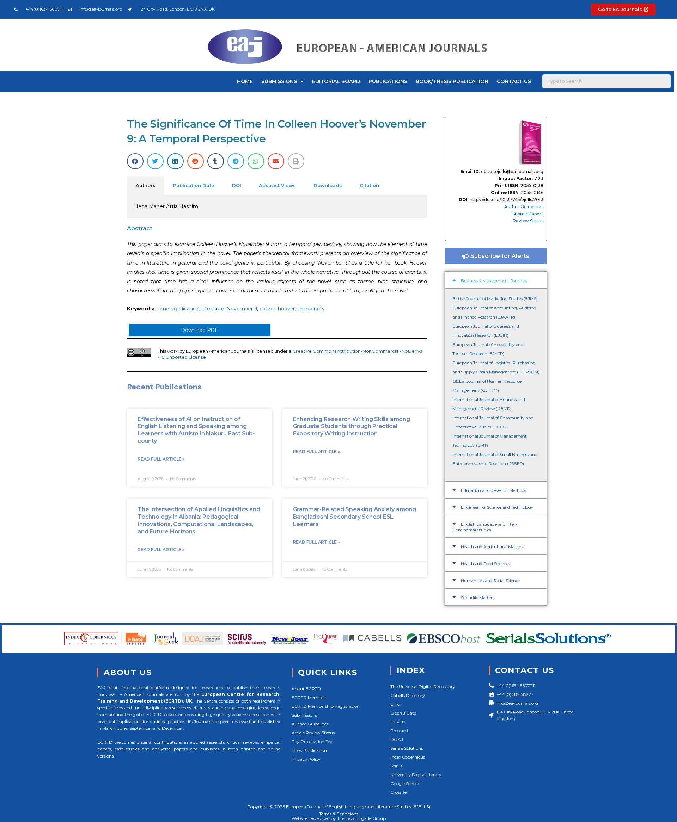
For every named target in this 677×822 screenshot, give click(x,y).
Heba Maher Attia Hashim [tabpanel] (166, 206)
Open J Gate (403, 713)
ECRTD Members (309, 697)
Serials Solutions (406, 748)
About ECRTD (306, 688)
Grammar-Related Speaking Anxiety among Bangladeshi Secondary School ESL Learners (354, 516)
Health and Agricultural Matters (492, 546)
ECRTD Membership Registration (326, 706)
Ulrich (396, 704)
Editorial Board (336, 81)
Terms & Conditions (338, 813)
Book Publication (309, 750)
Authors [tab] (145, 185)
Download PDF (199, 330)
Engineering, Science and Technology (497, 507)
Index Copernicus (407, 757)
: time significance (177, 308)
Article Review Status (313, 732)
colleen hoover (277, 308)
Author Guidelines (523, 206)
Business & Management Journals (494, 280)
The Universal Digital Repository (422, 686)
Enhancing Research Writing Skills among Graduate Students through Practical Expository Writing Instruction (351, 426)
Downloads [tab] (327, 185)
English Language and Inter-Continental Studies (484, 526)
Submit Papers (527, 213)
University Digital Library (415, 774)
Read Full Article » (161, 459)
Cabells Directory (407, 695)
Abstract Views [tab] (277, 185)
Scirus (396, 765)
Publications (387, 81)
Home (245, 81)
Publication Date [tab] (193, 185)
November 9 (241, 308)
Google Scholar (405, 783)
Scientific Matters (477, 597)
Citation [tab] (369, 185)
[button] (135, 161)
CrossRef (399, 792)
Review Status (528, 220)
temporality (311, 308)
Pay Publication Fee (312, 741)
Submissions (279, 81)
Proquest (399, 730)
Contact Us (514, 81)
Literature (212, 308)
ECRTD (397, 721)
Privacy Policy (306, 759)
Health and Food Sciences (485, 563)
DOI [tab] (236, 185)
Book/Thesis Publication (452, 81)
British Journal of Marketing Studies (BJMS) (494, 298)
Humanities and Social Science (490, 580)
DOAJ (396, 739)
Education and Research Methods (493, 490)
